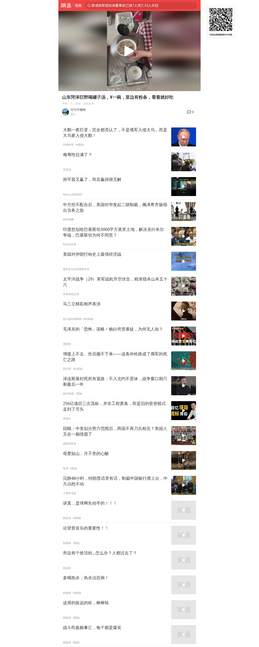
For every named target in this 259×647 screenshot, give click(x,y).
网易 (65, 5)
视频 (78, 5)
